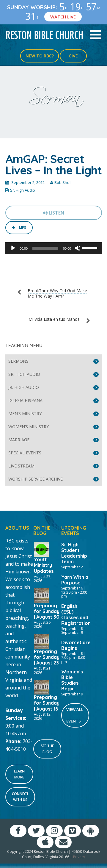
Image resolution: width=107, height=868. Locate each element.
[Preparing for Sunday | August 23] (41, 641)
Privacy (79, 856)
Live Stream (21, 466)
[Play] (13, 248)
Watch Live (63, 17)
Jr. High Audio (23, 387)
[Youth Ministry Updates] (41, 549)
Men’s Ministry (25, 413)
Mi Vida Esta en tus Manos (54, 319)
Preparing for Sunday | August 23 (46, 657)
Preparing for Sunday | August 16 (46, 702)
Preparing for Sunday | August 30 (46, 611)
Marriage (18, 439)
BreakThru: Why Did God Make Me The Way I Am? (57, 293)
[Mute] (78, 248)
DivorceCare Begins (76, 645)
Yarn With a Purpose (74, 580)
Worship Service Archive (35, 479)
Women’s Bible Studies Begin (72, 680)
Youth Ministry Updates (44, 565)
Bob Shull (62, 182)
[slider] (90, 247)
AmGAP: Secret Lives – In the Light (53, 164)
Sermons (18, 361)
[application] (53, 248)
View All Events (74, 715)
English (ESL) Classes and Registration (76, 614)
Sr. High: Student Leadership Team (74, 553)
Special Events (24, 453)
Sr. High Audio (22, 190)
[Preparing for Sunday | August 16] (41, 686)
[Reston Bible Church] (44, 34)
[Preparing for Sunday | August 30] (41, 595)
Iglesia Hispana (25, 400)
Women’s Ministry (28, 426)
